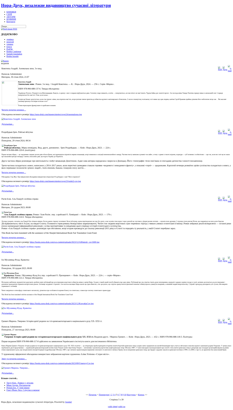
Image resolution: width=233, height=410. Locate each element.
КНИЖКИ (11, 12)
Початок (93, 395)
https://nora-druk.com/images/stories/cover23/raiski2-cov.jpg (55, 181)
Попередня (104, 395)
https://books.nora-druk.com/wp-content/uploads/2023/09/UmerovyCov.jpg (62, 363)
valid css (121, 406)
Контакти (10, 21)
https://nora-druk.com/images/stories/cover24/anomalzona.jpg (56, 114)
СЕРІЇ (9, 14)
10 (125, 395)
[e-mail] (230, 71)
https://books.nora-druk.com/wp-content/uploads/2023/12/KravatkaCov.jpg (62, 303)
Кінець (141, 395)
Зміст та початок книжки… (14, 359)
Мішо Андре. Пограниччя (18, 385)
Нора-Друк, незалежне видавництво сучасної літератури (56, 5)
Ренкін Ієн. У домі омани (18, 388)
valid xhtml (112, 406)
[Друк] (225, 69)
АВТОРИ (10, 17)
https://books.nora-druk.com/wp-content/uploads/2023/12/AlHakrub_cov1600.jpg (64, 242)
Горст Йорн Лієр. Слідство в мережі (23, 390)
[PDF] (220, 69)
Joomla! (68, 402)
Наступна (131, 395)
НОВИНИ (11, 19)
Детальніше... (7, 124)
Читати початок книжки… (13, 110)
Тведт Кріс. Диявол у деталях (19, 383)
